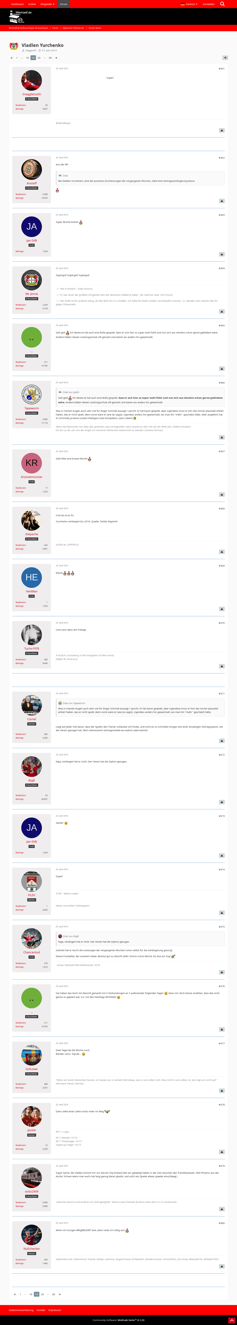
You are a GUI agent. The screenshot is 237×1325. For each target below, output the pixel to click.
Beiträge (19, 108)
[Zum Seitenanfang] (231, 1320)
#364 (222, 268)
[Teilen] (225, 57)
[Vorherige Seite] (12, 57)
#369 (222, 565)
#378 (222, 1104)
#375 (222, 926)
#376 (222, 986)
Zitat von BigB (71, 936)
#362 (222, 157)
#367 (222, 451)
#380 (222, 1223)
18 (27, 57)
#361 (222, 68)
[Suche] (222, 4)
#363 (222, 214)
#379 (222, 1165)
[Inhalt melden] (222, 130)
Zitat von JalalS (71, 392)
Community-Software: (118, 1320)
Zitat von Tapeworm (74, 703)
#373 (222, 816)
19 (33, 57)
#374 (222, 869)
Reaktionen (21, 105)
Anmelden (208, 4)
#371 (222, 693)
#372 (222, 754)
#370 (222, 622)
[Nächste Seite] (56, 57)
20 (39, 57)
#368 (222, 508)
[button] (189, 4)
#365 (222, 325)
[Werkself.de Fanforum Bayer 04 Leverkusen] (118, 16)
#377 (222, 1043)
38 (50, 57)
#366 (222, 382)
